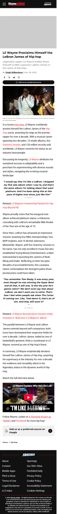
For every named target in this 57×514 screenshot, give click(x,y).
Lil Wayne (34, 159)
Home (5, 442)
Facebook (21, 420)
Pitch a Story (8, 475)
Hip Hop (14, 442)
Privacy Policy (34, 475)
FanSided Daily (35, 470)
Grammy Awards (11, 144)
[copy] (19, 77)
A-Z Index (7, 490)
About (5, 461)
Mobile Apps (8, 470)
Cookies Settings (36, 490)
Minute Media (15, 497)
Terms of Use (9, 480)
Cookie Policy (34, 480)
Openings (32, 461)
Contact (6, 466)
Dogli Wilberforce (14, 72)
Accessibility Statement (39, 485)
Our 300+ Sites (34, 466)
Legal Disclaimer (11, 485)
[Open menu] (4, 4)
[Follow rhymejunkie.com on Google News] (50, 431)
